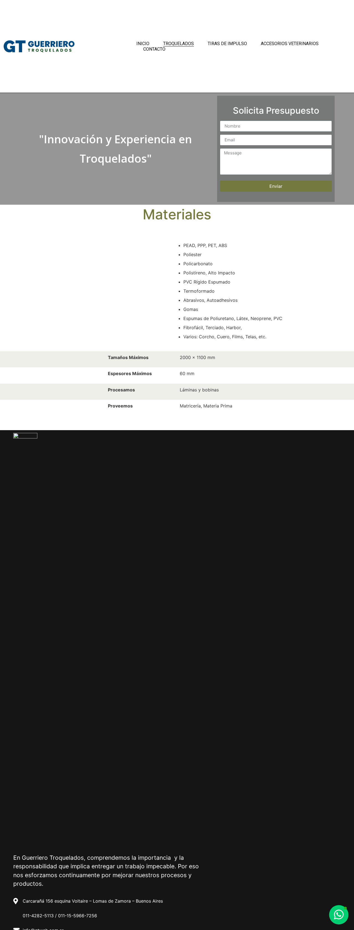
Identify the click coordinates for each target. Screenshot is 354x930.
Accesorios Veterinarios (290, 43)
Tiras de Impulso (227, 43)
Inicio (142, 43)
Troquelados (178, 43)
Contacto (154, 49)
